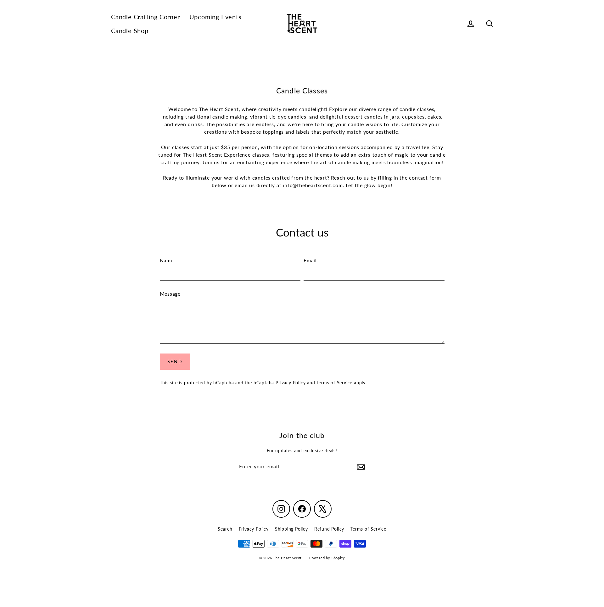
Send (175, 361)
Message (170, 294)
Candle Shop (129, 30)
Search (225, 529)
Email (310, 260)
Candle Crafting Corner (145, 16)
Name (167, 260)
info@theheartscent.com (313, 185)
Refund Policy (329, 529)
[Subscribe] (360, 466)
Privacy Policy (290, 382)
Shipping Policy (291, 529)
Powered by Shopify (327, 558)
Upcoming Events (215, 16)
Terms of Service (334, 382)
